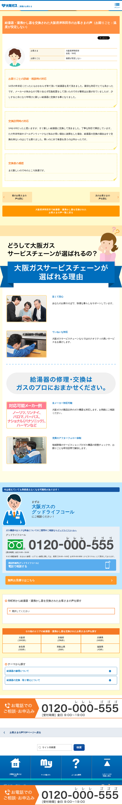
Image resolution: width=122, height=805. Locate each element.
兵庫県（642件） (100, 639)
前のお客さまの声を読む (19, 197)
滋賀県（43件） (100, 648)
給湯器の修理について (18, 671)
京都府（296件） (61, 639)
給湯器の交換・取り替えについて (23, 680)
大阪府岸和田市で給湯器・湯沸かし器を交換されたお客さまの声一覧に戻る (61, 211)
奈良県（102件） (22, 648)
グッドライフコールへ (67, 530)
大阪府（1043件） (22, 639)
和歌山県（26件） (61, 648)
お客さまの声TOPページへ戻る (25, 732)
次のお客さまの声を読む (102, 197)
